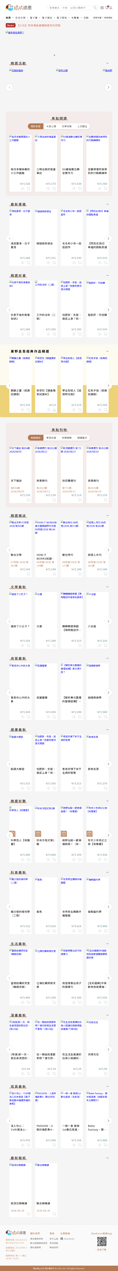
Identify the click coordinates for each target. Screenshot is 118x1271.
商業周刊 (42, 480)
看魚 (39, 911)
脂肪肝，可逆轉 (97, 315)
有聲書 (75, 17)
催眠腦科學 (95, 911)
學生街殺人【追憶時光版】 (71, 392)
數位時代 (67, 555)
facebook (69, 1238)
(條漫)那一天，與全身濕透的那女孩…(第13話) (20, 1058)
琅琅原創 (108, 17)
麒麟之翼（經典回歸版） (20, 392)
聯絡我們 (54, 1247)
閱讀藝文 (82, 437)
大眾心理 (51, 126)
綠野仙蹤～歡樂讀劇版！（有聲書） (71, 843)
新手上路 (54, 1238)
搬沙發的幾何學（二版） (20, 913)
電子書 (34, 17)
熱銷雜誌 (36, 437)
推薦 (8, 17)
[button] (9, 87)
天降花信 (93, 1054)
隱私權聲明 (35, 1247)
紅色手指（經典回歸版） (97, 392)
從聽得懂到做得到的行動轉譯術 (97, 171)
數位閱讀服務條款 (38, 1243)
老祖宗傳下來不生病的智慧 (71, 770)
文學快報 (67, 126)
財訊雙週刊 (69, 480)
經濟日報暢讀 (19, 1203)
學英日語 (51, 437)
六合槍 (92, 626)
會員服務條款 (36, 1238)
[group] (59, 44)
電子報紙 (62, 17)
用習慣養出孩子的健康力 (71, 985)
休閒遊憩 (67, 437)
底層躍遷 (42, 697)
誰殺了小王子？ (20, 626)
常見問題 (54, 1243)
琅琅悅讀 (97, 17)
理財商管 (36, 126)
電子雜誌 (47, 17)
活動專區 (88, 17)
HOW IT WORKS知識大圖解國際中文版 (46, 558)
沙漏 (39, 626)
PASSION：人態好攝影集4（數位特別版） (46, 1129)
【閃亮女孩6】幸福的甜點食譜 (97, 245)
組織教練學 (95, 697)
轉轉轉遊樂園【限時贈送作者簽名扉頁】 (71, 630)
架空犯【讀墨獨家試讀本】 (46, 392)
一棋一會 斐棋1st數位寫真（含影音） (70, 1129)
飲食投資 (93, 769)
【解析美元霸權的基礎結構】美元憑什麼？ (71, 701)
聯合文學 (16, 555)
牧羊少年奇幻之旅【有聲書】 (97, 842)
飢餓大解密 (17, 769)
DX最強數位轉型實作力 (71, 171)
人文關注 (82, 126)
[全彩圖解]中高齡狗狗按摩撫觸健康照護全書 (97, 986)
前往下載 (101, 1249)
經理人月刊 (95, 555)
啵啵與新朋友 (45, 243)
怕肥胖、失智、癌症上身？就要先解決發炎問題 (71, 318)
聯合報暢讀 (43, 1203)
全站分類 (20, 17)
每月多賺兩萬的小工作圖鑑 (20, 171)
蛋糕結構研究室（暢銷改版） (20, 985)
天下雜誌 (16, 480)
